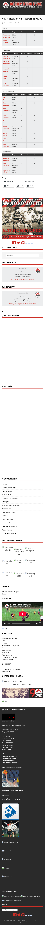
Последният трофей (9, 533)
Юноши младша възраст (11, 592)
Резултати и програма (10, 498)
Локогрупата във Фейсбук (11, 669)
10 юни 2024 (8, 23)
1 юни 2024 (22, 269)
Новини (4, 484)
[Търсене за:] (22, 255)
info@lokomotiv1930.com (14, 767)
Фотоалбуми (6, 509)
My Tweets (5, 795)
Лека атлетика (7, 655)
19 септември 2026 (22, 293)
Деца (4, 594)
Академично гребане (9, 638)
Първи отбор (7, 491)
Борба (4, 643)
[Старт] (5, 623)
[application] (22, 613)
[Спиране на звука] (37, 623)
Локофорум (6, 672)
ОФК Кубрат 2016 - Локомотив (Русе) (22, 279)
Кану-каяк (5, 653)
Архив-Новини (7, 530)
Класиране (6, 502)
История (5, 516)
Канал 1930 (6, 523)
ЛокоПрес (18, 23)
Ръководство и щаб (9, 488)
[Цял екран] (40, 623)
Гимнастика (6, 648)
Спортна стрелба (8, 660)
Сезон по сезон (7, 519)
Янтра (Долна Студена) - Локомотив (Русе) (22, 304)
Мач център (6, 495)
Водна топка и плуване (10, 646)
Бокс (3, 641)
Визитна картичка (8, 512)
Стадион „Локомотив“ (10, 526)
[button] (42, 12)
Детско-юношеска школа (11, 505)
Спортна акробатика (9, 657)
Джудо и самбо (7, 650)
